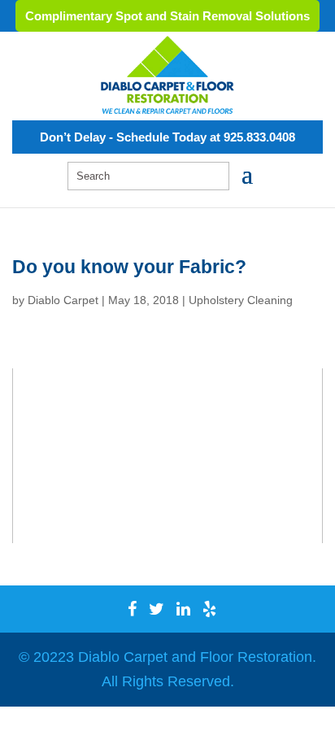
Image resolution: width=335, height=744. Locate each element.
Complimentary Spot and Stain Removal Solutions (167, 16)
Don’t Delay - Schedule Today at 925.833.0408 (167, 137)
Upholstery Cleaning (241, 300)
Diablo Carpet (63, 300)
